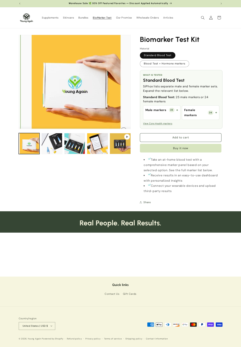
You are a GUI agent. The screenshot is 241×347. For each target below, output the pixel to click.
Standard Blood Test (157, 55)
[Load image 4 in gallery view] (97, 143)
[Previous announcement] (20, 3)
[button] (203, 18)
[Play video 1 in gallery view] (120, 143)
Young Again (34, 338)
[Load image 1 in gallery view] (29, 143)
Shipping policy (133, 338)
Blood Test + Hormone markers (164, 63)
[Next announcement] (221, 3)
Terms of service (113, 338)
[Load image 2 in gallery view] (51, 143)
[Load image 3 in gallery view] (74, 143)
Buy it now (180, 148)
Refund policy (74, 338)
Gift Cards (129, 294)
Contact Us (112, 294)
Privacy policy (92, 338)
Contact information (157, 338)
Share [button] (147, 202)
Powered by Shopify (52, 338)
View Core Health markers (157, 123)
